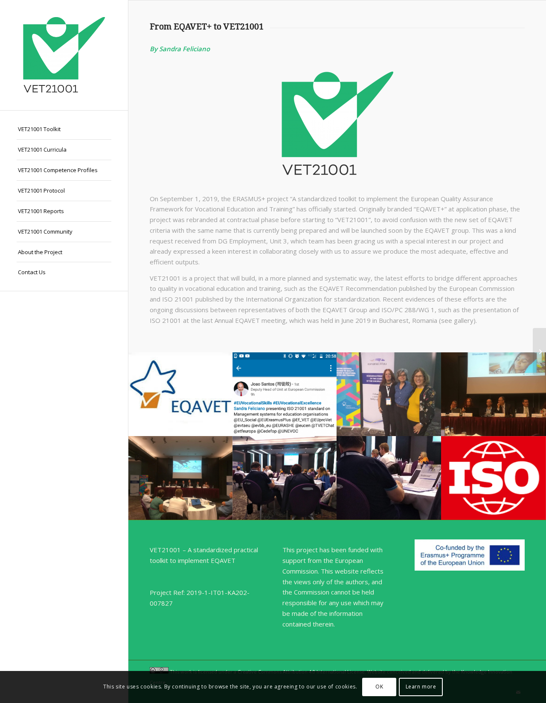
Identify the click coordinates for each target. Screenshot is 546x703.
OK (379, 686)
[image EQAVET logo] (180, 394)
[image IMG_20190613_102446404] (285, 478)
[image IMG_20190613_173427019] (389, 394)
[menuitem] (64, 129)
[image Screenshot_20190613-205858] (285, 394)
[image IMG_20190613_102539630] (389, 478)
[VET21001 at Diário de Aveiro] (539, 351)
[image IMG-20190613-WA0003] (180, 478)
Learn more (421, 686)
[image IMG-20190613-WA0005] (493, 394)
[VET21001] (64, 55)
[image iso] (493, 478)
